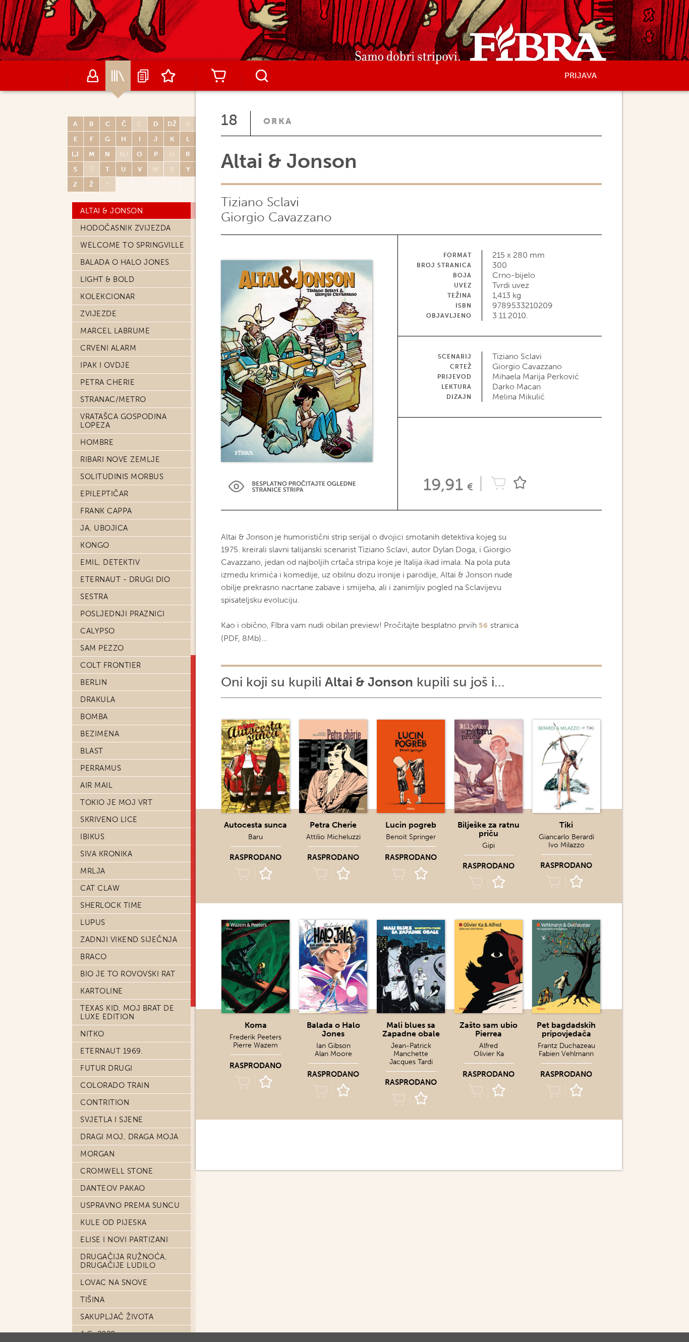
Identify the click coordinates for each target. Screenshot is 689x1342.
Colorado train (114, 1085)
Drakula (98, 699)
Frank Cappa (106, 510)
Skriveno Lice (109, 819)
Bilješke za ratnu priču (488, 829)
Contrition (104, 1102)
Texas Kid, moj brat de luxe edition (127, 1012)
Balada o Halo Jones (124, 262)
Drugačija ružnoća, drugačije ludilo (123, 1261)
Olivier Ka (489, 1053)
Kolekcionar (107, 296)
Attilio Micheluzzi (333, 837)
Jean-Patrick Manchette (411, 1049)
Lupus (92, 922)
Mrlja (92, 871)
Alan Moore (333, 1053)
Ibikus (92, 836)
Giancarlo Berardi (566, 837)
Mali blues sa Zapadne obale (411, 1029)
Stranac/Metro (113, 399)
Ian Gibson (333, 1045)
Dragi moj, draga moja (129, 1136)
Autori (92, 76)
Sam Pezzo (102, 648)
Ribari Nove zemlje (120, 459)
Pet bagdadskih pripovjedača (566, 1029)
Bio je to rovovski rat (127, 973)
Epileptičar (104, 493)
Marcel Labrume (115, 330)
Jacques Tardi (411, 1062)
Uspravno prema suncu (130, 1205)
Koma (256, 1025)
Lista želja (168, 76)
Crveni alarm (108, 348)
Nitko (92, 1033)
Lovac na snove (113, 1282)
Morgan (97, 1153)
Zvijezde (98, 313)
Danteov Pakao (112, 1188)
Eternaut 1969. (111, 1051)
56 (483, 625)
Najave (143, 76)
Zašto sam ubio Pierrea (489, 1029)
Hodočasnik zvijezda (125, 227)
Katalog (118, 76)
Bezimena (99, 733)
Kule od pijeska (113, 1222)
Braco (93, 956)
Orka (277, 121)
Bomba (94, 716)
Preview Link (292, 486)
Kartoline (101, 991)
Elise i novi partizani (124, 1239)
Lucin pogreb (410, 825)
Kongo (94, 545)
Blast (91, 750)
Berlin (93, 682)
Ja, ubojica (104, 528)
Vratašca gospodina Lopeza (123, 421)
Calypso (97, 630)
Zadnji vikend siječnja (128, 939)
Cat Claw (100, 888)
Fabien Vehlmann (566, 1053)
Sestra (94, 596)
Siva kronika (106, 853)
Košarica (218, 76)
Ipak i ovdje (105, 365)
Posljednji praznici (122, 613)
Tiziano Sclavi (260, 202)
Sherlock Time (111, 905)
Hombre (96, 442)
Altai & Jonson (111, 210)
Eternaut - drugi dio (125, 579)
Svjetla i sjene (111, 1119)
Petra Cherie (107, 382)
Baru (255, 837)
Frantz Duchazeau (566, 1045)
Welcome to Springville (132, 245)
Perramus (100, 768)
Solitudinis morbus (121, 476)
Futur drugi (106, 1068)
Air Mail (96, 785)
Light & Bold (107, 279)
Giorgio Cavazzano (276, 217)
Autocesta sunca (255, 825)
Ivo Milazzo (566, 845)
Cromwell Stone (116, 1171)
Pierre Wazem (255, 1045)
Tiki (566, 825)
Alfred (488, 1045)
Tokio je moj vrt (116, 802)
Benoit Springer (411, 837)
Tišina (92, 1299)
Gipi (488, 845)
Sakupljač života (116, 1316)
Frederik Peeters (255, 1037)
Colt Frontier (110, 665)
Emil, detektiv (110, 562)
